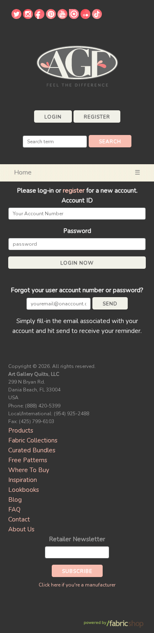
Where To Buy (28, 470)
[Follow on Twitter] (16, 17)
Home (23, 172)
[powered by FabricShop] (113, 624)
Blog (15, 500)
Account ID (77, 200)
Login (53, 117)
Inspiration (22, 480)
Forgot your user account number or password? (77, 290)
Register (97, 117)
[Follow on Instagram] (28, 17)
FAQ (14, 509)
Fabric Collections (32, 440)
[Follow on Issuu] (74, 17)
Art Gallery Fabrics (77, 65)
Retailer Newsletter (77, 539)
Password (77, 231)
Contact (19, 519)
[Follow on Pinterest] (51, 17)
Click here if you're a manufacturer (77, 585)
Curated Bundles (31, 450)
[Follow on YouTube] (62, 17)
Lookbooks (23, 490)
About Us (21, 529)
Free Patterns (27, 460)
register (74, 190)
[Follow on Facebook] (39, 17)
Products (20, 430)
